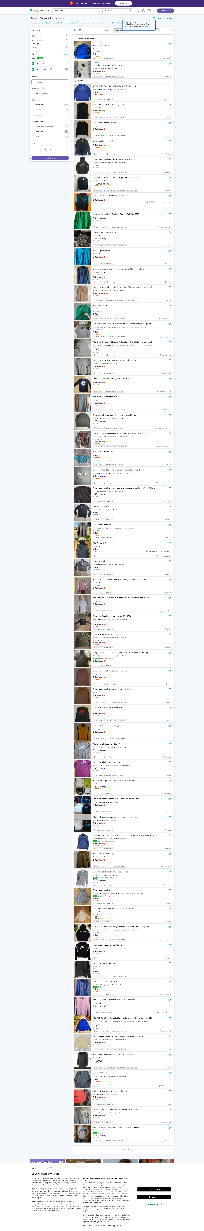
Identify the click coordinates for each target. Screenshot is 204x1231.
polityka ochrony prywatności (111, 1226)
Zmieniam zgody (154, 1205)
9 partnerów (59, 1206)
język (50, 1167)
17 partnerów (65, 1204)
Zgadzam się (156, 1189)
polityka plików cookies (91, 1226)
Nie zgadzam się (156, 1197)
